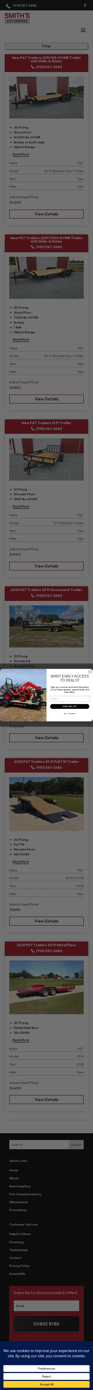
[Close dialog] (90, 672)
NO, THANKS (69, 713)
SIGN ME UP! (70, 706)
